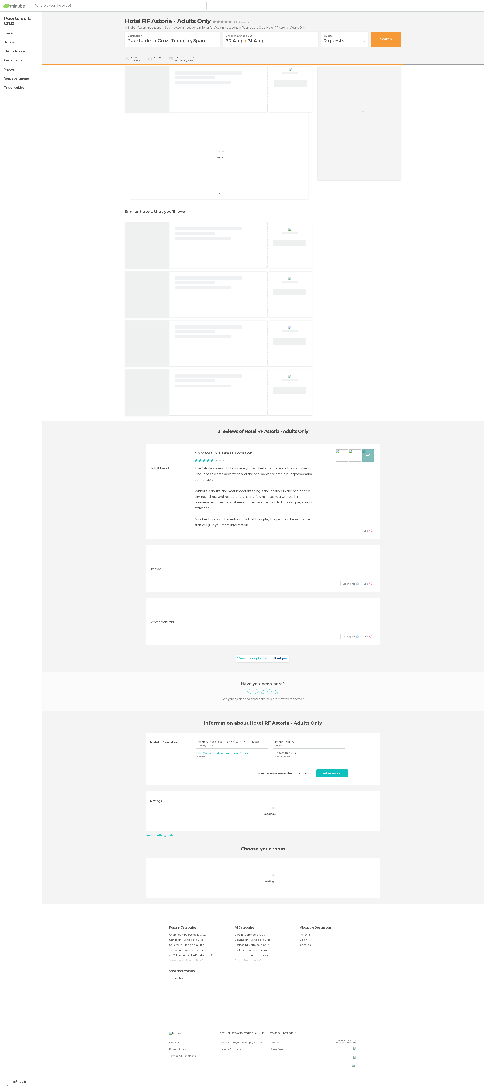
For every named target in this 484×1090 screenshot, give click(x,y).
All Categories (244, 927)
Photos (9, 69)
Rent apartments (17, 78)
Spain (303, 939)
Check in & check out (239, 34)
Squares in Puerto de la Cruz (186, 944)
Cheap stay (176, 977)
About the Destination (315, 927)
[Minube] (14, 6)
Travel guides (14, 87)
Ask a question (332, 773)
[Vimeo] (347, 1034)
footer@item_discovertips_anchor (241, 1042)
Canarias (305, 944)
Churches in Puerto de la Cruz (187, 934)
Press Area (276, 1049)
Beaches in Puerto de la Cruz (252, 939)
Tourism (10, 33)
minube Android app (232, 1049)
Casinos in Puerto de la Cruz (252, 944)
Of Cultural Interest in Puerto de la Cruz (193, 955)
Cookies (174, 1042)
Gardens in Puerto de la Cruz (186, 949)
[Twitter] (341, 1034)
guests (328, 34)
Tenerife (305, 934)
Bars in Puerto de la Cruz (250, 934)
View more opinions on (254, 658)
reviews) (244, 22)
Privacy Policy (177, 1049)
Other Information (182, 971)
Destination (135, 34)
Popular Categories (182, 927)
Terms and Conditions (182, 1055)
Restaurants (13, 60)
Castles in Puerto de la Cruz (251, 949)
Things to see (14, 51)
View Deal (290, 83)
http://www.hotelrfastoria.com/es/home (222, 753)
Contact (275, 1042)
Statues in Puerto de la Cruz (186, 939)
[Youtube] (353, 1034)
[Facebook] (335, 1034)
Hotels (9, 42)
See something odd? (159, 835)
